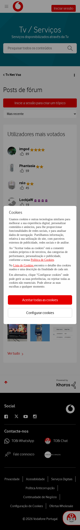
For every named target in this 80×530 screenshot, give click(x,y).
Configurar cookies (40, 313)
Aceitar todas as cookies (40, 300)
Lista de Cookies (23, 265)
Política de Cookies (42, 259)
